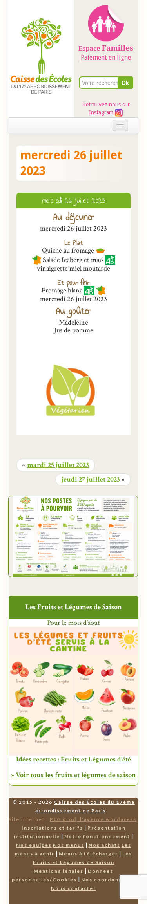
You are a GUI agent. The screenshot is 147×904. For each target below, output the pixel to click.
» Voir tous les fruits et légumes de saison (73, 774)
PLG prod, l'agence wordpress (93, 819)
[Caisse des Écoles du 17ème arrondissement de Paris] (41, 39)
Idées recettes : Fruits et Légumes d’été (73, 759)
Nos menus (68, 845)
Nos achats (104, 845)
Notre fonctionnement (97, 836)
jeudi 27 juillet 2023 (91, 480)
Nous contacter (73, 888)
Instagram (101, 112)
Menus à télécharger (88, 854)
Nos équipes (34, 845)
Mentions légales (58, 871)
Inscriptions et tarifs (52, 828)
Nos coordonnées (106, 879)
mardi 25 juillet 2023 (58, 465)
